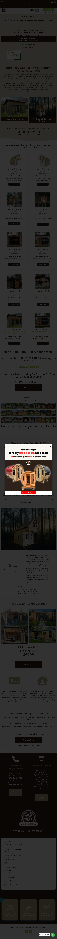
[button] (50, 446)
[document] (28, 469)
